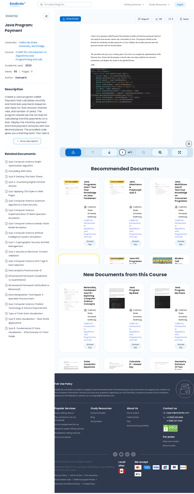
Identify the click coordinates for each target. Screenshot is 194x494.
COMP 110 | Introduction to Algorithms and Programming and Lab (31, 55)
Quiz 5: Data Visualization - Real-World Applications (28, 320)
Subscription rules (63, 479)
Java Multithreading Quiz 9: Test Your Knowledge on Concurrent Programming (181, 191)
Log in (180, 4)
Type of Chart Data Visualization (25, 313)
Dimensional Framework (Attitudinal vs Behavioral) (28, 287)
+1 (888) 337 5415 (174, 420)
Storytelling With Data (20, 171)
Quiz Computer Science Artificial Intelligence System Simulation (25, 234)
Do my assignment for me (67, 424)
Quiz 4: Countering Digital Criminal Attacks (26, 184)
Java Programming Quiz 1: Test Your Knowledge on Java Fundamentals (90, 190)
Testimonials (133, 417)
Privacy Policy (61, 475)
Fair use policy (91, 475)
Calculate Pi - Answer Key (135, 364)
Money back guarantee (137, 425)
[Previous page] (93, 152)
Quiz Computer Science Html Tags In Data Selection (28, 263)
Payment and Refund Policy (67, 483)
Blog (93, 417)
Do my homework (63, 437)
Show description (29, 141)
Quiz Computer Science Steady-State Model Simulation (28, 225)
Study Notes (96, 421)
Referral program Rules (84, 479)
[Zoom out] (143, 152)
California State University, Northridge (31, 44)
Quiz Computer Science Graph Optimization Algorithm (24, 163)
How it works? (133, 413)
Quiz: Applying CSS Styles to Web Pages (25, 193)
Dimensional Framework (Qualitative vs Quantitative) (27, 277)
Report (145, 19)
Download (72, 18)
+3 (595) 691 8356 (174, 417)
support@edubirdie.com (103, 395)
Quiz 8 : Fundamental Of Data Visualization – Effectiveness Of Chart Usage (28, 332)
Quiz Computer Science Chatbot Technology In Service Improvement (27, 306)
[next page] (109, 152)
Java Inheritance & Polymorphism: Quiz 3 (135, 187)
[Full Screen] (179, 152)
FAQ (128, 421)
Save (186, 19)
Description (14, 89)
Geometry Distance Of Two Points (180, 365)
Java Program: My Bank (134, 290)
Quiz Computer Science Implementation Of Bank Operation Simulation (27, 214)
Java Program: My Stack (180, 290)
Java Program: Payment (19, 28)
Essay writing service (64, 413)
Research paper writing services (69, 428)
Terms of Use (76, 475)
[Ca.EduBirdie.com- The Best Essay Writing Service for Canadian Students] (122, 472)
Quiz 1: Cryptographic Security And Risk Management (28, 244)
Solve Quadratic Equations (89, 364)
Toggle (46, 16)
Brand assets (169, 445)
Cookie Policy (89, 483)
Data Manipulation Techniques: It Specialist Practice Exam (25, 296)
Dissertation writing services (67, 433)
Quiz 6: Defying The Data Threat (25, 176)
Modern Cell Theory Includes (179, 262)
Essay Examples (98, 413)
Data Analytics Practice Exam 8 (25, 270)
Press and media (171, 441)
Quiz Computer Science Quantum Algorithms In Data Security (26, 202)
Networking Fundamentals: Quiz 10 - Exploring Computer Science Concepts (90, 295)
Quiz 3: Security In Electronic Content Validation (28, 253)
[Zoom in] (160, 152)
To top (189, 144)
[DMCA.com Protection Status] (178, 428)
